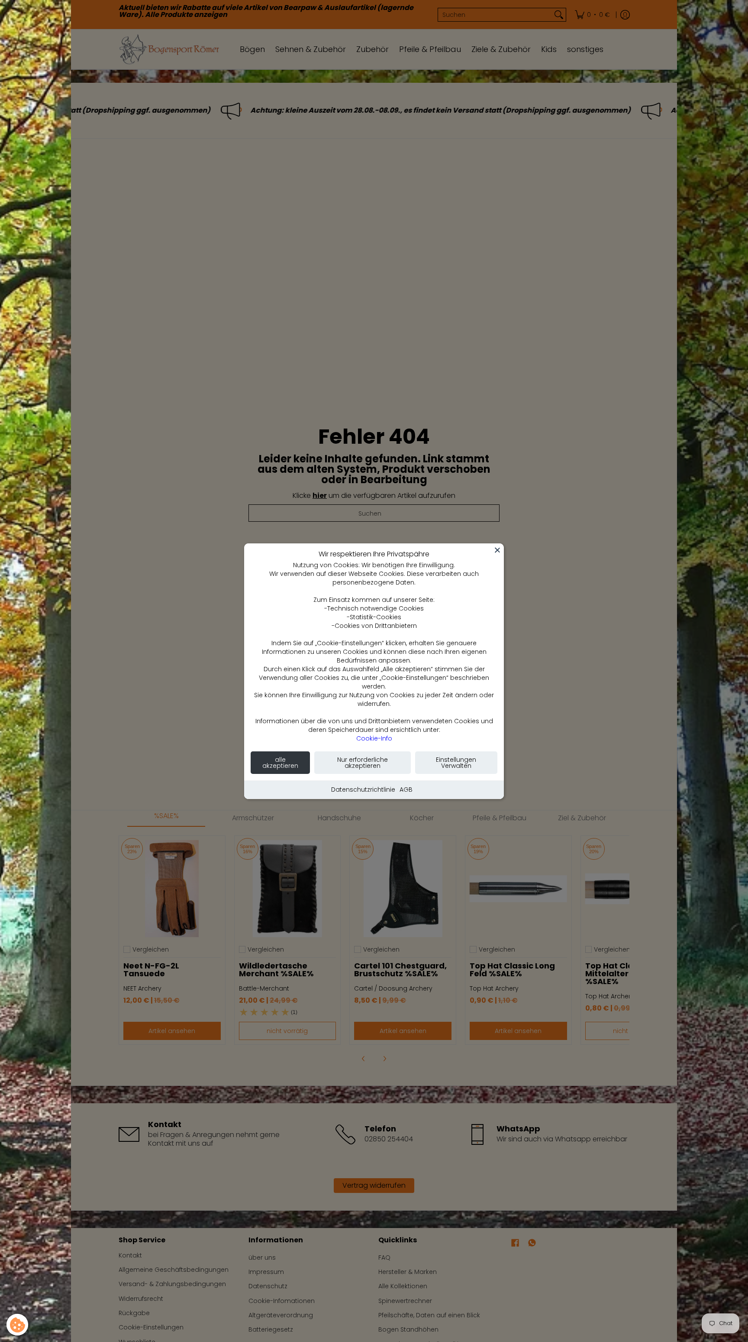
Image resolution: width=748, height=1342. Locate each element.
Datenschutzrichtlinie (363, 789)
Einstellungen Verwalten (456, 762)
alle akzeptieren (280, 762)
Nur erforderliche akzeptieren (362, 762)
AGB (406, 789)
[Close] (497, 549)
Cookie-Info (374, 738)
